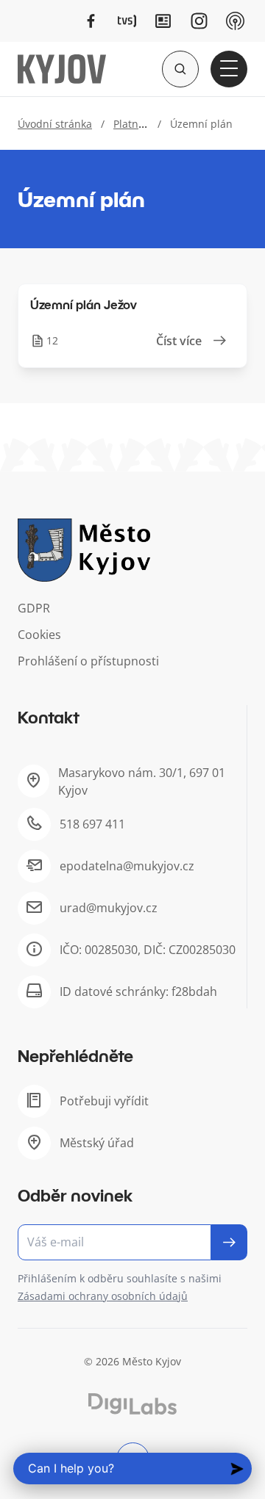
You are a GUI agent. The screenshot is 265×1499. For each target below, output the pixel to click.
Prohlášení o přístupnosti (88, 661)
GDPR (34, 608)
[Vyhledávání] (180, 69)
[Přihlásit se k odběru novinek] (229, 1242)
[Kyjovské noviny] (163, 21)
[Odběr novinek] (132, 1242)
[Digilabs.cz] (132, 1404)
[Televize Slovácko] (127, 21)
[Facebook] (91, 21)
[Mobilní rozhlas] (235, 21)
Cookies (39, 634)
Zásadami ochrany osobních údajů (103, 1296)
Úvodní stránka (55, 124)
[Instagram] (199, 21)
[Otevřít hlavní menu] (229, 69)
